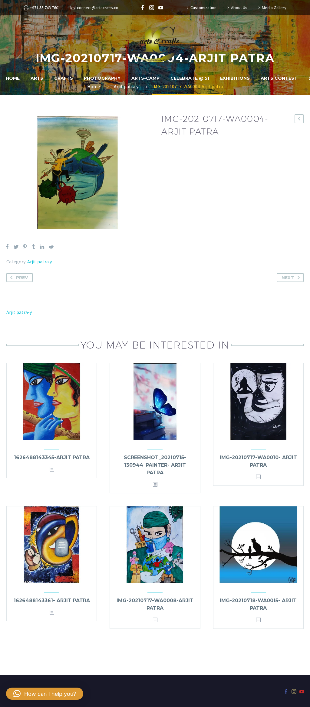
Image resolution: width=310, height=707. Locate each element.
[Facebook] (142, 7)
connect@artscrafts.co (97, 7)
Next (288, 277)
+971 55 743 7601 (45, 7)
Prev (22, 277)
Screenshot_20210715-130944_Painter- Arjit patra (155, 465)
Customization (203, 7)
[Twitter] (16, 246)
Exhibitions (235, 78)
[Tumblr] (33, 246)
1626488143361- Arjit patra (52, 600)
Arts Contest (279, 78)
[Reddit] (51, 246)
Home (13, 78)
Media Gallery (274, 7)
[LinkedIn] (42, 246)
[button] (44, 694)
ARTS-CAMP (145, 78)
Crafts (63, 78)
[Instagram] (151, 7)
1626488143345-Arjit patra (52, 457)
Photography (102, 78)
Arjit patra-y (19, 312)
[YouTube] (160, 7)
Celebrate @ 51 (189, 78)
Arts (37, 78)
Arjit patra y (39, 261)
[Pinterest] (24, 246)
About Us (239, 7)
